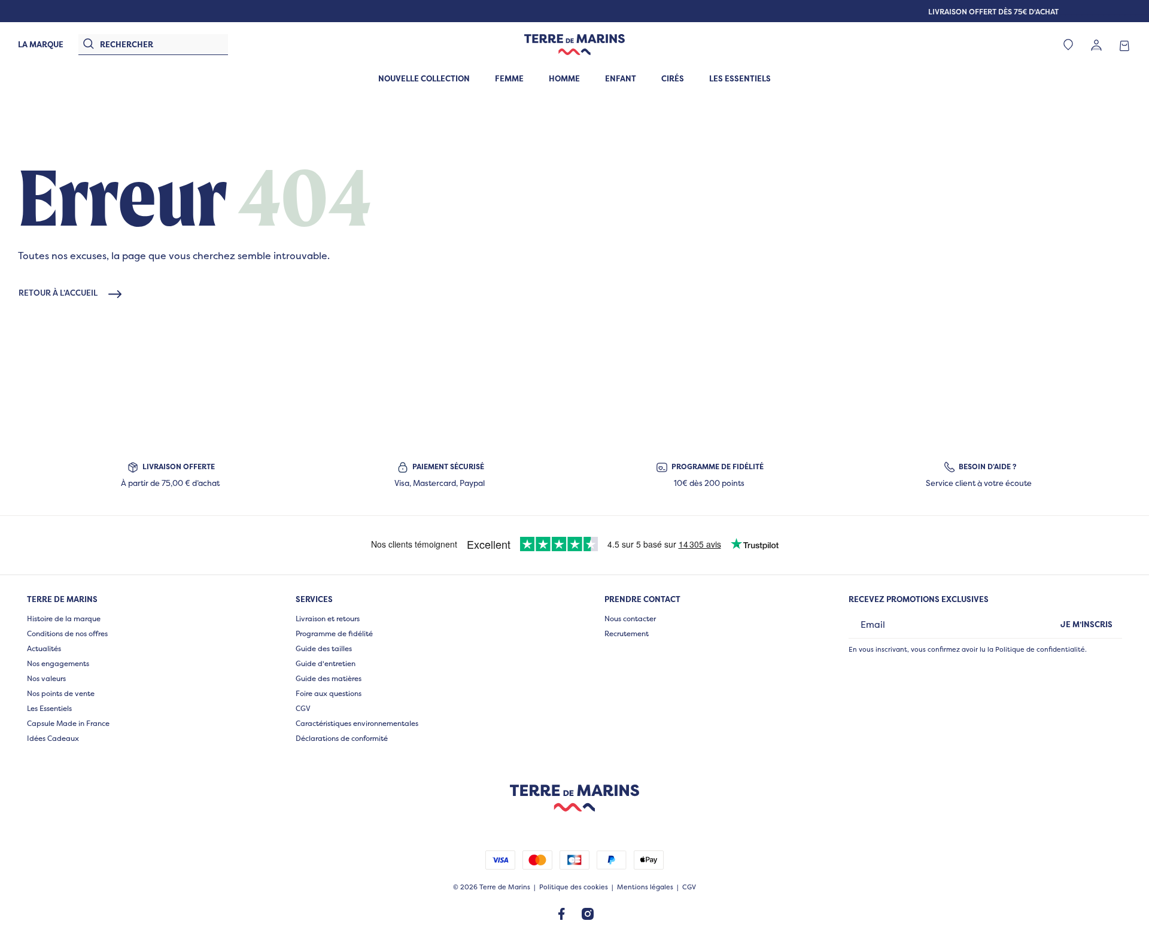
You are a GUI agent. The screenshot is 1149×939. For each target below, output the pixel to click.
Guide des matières (328, 678)
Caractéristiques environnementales (357, 723)
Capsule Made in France (68, 723)
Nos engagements (58, 663)
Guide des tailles (324, 648)
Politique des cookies (573, 887)
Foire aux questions (328, 693)
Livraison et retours (328, 618)
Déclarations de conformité (342, 738)
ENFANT (620, 78)
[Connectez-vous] (1096, 44)
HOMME (564, 78)
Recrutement (626, 633)
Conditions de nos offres (67, 633)
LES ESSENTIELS (740, 78)
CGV (303, 708)
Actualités (44, 648)
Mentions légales (645, 887)
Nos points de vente (61, 693)
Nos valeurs (46, 678)
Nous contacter (630, 618)
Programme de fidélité (334, 633)
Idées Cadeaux (53, 738)
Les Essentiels (49, 708)
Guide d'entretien (325, 663)
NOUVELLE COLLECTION (424, 78)
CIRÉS (672, 78)
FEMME (509, 78)
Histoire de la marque (64, 618)
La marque (40, 44)
